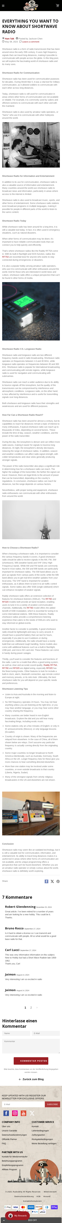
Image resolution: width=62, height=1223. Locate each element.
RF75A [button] (5, 257)
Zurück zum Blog (33, 1079)
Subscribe (52, 1104)
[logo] (31, 5)
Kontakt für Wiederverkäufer (15, 1156)
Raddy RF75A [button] (50, 665)
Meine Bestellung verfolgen (44, 1143)
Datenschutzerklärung (24, 1196)
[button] (57, 5)
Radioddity (17, 1192)
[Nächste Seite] (37, 1007)
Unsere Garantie (9, 1130)
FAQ (4, 1143)
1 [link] (25, 1007)
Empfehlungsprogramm (12, 1165)
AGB (38, 1196)
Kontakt (35, 1126)
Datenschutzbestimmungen (14, 1135)
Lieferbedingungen (40, 1130)
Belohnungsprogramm (12, 1161)
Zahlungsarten (38, 1135)
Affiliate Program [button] (9, 1169)
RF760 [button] (49, 599)
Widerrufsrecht (50, 1192)
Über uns (6, 1126)
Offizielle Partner (9, 1139)
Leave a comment (30, 41)
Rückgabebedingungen (42, 1139)
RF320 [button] (5, 602)
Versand (46, 1196)
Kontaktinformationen (32, 1201)
